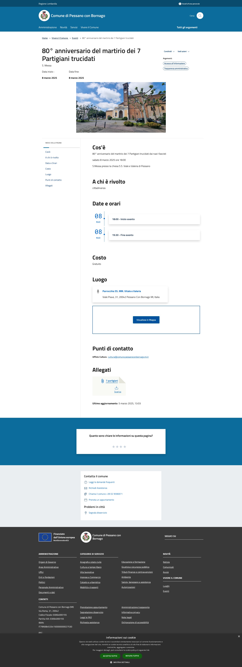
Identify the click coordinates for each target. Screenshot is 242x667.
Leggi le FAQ (86, 617)
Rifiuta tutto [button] (132, 656)
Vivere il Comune (60, 38)
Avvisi (166, 572)
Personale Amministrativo (51, 587)
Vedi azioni (182, 51)
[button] (121, 662)
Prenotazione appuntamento (93, 607)
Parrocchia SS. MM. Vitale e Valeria (122, 291)
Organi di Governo (47, 562)
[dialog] (121, 650)
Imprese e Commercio (90, 577)
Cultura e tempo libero (90, 567)
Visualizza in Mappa (146, 320)
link (147, 650)
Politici (42, 582)
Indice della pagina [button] (53, 142)
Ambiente (126, 577)
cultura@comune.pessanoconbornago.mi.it (128, 357)
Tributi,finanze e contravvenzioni (137, 572)
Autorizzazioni (128, 587)
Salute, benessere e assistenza (136, 582)
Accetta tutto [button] (110, 656)
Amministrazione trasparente (136, 607)
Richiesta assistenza (89, 622)
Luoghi (166, 586)
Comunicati (168, 567)
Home (45, 38)
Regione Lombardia (48, 3)
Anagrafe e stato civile (90, 562)
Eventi (75, 38)
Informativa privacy (131, 612)
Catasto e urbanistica (90, 582)
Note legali (127, 617)
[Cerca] (200, 15)
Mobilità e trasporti (89, 587)
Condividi (168, 51)
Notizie (166, 562)
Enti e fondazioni (47, 577)
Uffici (41, 572)
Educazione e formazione (133, 562)
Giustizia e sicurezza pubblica (135, 567)
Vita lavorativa (87, 572)
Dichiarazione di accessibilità (135, 622)
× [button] (239, 636)
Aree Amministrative (49, 567)
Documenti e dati (47, 592)
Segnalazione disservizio (91, 612)
